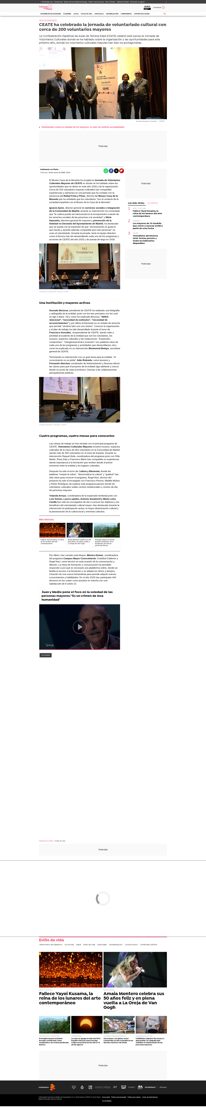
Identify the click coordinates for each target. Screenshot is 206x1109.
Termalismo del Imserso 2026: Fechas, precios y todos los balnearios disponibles (145, 240)
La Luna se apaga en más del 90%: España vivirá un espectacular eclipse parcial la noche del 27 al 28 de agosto (86, 1042)
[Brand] (55, 8)
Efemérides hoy (47, 2)
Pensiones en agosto (137, 2)
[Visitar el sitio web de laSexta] (82, 1087)
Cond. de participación (150, 1097)
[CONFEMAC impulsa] (151, 1025)
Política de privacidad (118, 1097)
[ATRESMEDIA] (47, 1087)
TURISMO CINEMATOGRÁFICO (114, 1036)
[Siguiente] (166, 2)
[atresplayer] (159, 8)
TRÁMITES (136, 221)
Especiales (99, 14)
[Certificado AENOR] (147, 7)
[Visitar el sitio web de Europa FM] (131, 1087)
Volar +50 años (110, 2)
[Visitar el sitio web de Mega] (107, 1087)
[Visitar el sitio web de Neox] (90, 1087)
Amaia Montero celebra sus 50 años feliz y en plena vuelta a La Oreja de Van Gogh (133, 1001)
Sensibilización (112, 14)
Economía (67, 14)
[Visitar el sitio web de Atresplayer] (152, 1087)
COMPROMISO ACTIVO (144, 1036)
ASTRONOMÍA (76, 1036)
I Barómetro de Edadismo (50, 14)
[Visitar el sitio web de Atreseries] (115, 1087)
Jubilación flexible (123, 2)
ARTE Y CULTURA (139, 209)
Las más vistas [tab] (136, 203)
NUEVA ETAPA (108, 990)
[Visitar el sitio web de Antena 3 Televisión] (73, 1087)
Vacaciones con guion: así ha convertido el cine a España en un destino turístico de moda (118, 1041)
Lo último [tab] (153, 203)
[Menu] (164, 14)
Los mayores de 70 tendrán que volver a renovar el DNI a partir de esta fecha (148, 226)
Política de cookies (134, 1097)
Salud (76, 14)
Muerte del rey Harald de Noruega (75, 2)
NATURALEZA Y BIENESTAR (49, 1036)
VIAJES (135, 233)
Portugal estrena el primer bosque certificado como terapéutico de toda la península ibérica (54, 1042)
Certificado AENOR (141, 14)
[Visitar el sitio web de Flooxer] (163, 1087)
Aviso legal (106, 1097)
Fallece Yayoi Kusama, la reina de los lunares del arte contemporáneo (147, 213)
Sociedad (45, 655)
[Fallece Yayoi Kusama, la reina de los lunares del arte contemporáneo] (52, 530)
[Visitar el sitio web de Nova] (98, 1087)
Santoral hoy (58, 2)
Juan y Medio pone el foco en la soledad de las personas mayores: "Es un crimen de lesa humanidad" (77, 596)
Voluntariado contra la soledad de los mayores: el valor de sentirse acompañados (82, 127)
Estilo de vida (86, 14)
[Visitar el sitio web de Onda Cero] (123, 1087)
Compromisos (126, 14)
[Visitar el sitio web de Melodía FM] (140, 1087)
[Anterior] (40, 2)
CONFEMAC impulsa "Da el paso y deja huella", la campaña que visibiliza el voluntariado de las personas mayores (150, 1042)
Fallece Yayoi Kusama (96, 2)
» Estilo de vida (59, 841)
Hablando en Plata (49, 169)
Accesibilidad (106, 1101)
